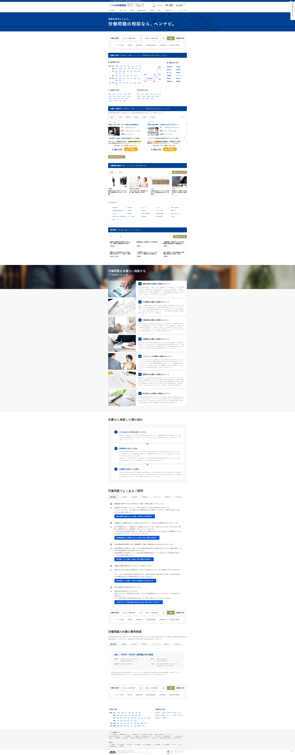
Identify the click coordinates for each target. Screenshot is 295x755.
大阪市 (114, 98)
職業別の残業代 (160, 213)
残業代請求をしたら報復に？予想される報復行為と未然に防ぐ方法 (134, 580)
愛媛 (116, 80)
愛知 (116, 71)
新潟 (135, 71)
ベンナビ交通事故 (120, 744)
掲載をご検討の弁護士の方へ (115, 736)
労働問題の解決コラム (167, 736)
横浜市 (110, 96)
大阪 (116, 75)
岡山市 (127, 98)
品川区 (152, 98)
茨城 (132, 68)
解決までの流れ (123, 10)
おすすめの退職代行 (177, 738)
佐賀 (120, 82)
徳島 (135, 78)
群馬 (136, 68)
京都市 (110, 98)
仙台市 (114, 94)
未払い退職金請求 (146, 213)
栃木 (140, 68)
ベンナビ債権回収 (156, 744)
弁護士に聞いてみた (176, 213)
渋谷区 (142, 94)
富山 (116, 73)
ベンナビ (180, 744)
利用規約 (151, 734)
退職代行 (169, 78)
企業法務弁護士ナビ (113, 746)
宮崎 (135, 82)
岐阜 (120, 71)
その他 (172, 216)
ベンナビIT (173, 744)
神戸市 (122, 98)
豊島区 (138, 96)
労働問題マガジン (136, 734)
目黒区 (153, 96)
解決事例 (132, 10)
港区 (155, 94)
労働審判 (169, 75)
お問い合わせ (158, 736)
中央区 (151, 94)
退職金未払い (170, 81)
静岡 (124, 71)
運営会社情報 (144, 734)
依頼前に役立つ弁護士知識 (118, 216)
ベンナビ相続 (128, 744)
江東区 (138, 98)
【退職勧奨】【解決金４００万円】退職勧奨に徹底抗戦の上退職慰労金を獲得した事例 (173, 242)
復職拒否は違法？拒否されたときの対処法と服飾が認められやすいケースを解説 (117, 192)
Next (184, 137)
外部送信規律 (125, 738)
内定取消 (178, 69)
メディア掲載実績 (126, 736)
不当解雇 (178, 66)
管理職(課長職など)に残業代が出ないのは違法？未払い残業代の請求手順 (136, 537)
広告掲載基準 (117, 738)
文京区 (138, 94)
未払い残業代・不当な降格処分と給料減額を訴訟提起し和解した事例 (173, 253)
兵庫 (120, 75)
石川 (120, 73)
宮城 (129, 66)
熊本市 (124, 101)
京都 (124, 75)
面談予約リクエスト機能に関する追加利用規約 (161, 738)
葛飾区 (148, 96)
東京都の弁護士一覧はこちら (117, 156)
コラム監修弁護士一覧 (178, 736)
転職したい (160, 10)
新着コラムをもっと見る (179, 172)
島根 (120, 78)
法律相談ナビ (122, 746)
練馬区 (157, 96)
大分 (131, 82)
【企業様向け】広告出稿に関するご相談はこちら (140, 738)
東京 (116, 68)
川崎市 (129, 94)
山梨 (131, 71)
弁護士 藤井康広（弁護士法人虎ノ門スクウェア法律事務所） (164, 124)
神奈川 (120, 68)
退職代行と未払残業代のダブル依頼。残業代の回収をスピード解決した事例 (120, 253)
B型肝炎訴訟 (159, 216)
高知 (120, 80)
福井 (124, 73)
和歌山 (135, 75)
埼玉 (125, 68)
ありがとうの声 (182, 10)
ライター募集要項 (136, 736)
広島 (128, 78)
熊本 (128, 82)
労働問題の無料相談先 (117, 210)
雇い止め (169, 72)
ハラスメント (179, 75)
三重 (128, 71)
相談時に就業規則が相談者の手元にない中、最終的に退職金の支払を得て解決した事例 (120, 242)
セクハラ (144, 207)
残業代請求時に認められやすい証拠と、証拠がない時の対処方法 (134, 516)
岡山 (124, 78)
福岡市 (120, 101)
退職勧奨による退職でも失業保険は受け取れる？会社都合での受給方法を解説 (181, 192)
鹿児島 (139, 82)
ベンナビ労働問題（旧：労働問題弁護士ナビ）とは (119, 734)
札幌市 (109, 94)
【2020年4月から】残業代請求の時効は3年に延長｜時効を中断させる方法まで (138, 602)
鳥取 (116, 78)
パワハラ (158, 207)
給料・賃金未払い (175, 207)
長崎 (124, 82)
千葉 (129, 68)
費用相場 (152, 10)
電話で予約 (118, 149)
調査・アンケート (116, 219)
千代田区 (144, 96)
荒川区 (143, 98)
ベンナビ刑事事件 (137, 744)
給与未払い (178, 78)
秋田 (132, 66)
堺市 (119, 98)
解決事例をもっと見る (180, 236)
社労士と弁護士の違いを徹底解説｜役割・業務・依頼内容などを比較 (138, 191)
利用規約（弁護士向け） (160, 734)
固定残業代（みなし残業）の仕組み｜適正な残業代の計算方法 (133, 559)
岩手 (125, 66)
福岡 (116, 82)
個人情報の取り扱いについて (148, 736)
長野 (139, 71)
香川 (139, 78)
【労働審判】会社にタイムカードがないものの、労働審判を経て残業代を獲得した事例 (147, 253)
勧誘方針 (111, 738)
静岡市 (119, 96)
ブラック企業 (159, 210)
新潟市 (114, 96)
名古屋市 (129, 96)
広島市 (110, 101)
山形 (136, 66)
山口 (131, 78)
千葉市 (125, 94)
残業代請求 (169, 66)
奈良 (131, 75)
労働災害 (178, 72)
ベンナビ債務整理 (165, 744)
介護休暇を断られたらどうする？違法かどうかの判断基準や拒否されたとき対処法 (160, 192)
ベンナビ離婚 (112, 744)
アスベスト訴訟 (131, 216)
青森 (121, 66)
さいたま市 (119, 94)
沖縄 (116, 84)
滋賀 (128, 75)
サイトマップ (169, 734)
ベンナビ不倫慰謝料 (147, 744)
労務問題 (144, 216)
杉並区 (147, 98)
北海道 (117, 66)
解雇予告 (169, 69)
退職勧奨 (178, 81)
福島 (140, 66)
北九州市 (115, 101)
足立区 (159, 94)
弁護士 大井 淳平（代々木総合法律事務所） (124, 124)
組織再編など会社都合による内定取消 (147, 242)
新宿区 (147, 94)
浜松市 (123, 96)
